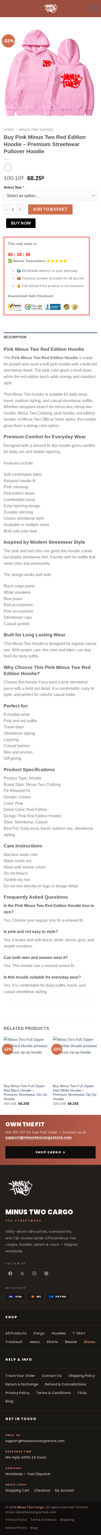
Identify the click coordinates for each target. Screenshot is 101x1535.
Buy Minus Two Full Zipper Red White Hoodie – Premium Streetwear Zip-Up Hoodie (74, 1092)
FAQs (82, 1393)
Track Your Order (20, 1375)
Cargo (39, 1333)
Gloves (89, 1342)
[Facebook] (10, 1273)
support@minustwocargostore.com (38, 1137)
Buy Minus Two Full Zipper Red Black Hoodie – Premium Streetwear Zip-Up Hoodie (25, 1092)
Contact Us (52, 1375)
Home (9, 130)
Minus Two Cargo (30, 1507)
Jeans (34, 1342)
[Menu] (7, 8)
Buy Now (21, 223)
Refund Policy (16, 1528)
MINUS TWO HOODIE (36, 130)
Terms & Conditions (53, 1393)
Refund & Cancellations (65, 1384)
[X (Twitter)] (22, 1273)
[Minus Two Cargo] (50, 8)
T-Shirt (79, 1333)
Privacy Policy (17, 1393)
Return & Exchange (21, 1384)
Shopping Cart (17, 1490)
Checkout (42, 1490)
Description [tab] (15, 337)
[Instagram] (34, 1273)
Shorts (52, 1342)
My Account (64, 1490)
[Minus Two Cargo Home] (50, 1188)
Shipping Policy (82, 1375)
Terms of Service (43, 1520)
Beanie (71, 1342)
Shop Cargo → (50, 1152)
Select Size (14, 187)
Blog (9, 1401)
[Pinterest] (46, 1273)
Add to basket (50, 209)
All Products (15, 1333)
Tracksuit (13, 1342)
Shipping (67, 1520)
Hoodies (58, 1333)
